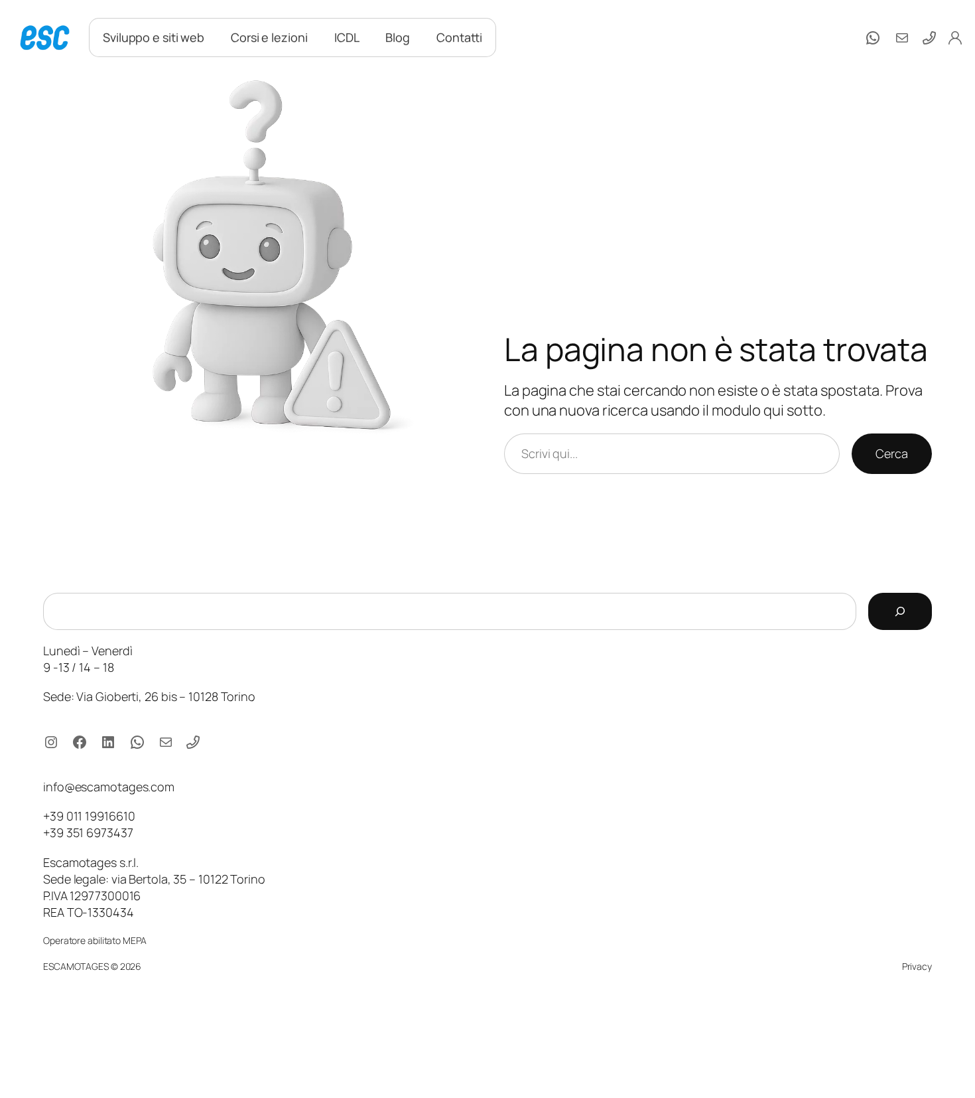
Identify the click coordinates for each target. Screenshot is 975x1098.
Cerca (892, 453)
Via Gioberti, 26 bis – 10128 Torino (165, 696)
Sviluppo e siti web (153, 37)
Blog (397, 37)
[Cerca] (900, 611)
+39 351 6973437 (88, 832)
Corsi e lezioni (269, 37)
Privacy (917, 966)
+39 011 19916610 (89, 816)
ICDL (346, 37)
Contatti (459, 37)
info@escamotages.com (108, 787)
